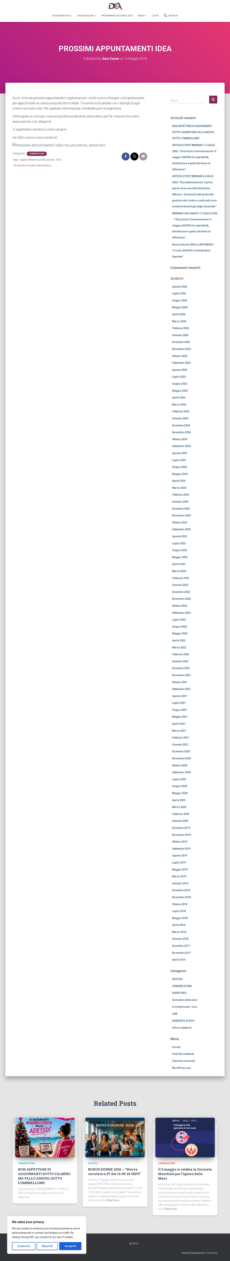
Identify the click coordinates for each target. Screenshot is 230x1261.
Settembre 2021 (181, 689)
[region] (46, 1235)
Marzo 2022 (179, 647)
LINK (175, 1013)
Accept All (70, 1246)
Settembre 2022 (181, 612)
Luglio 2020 (179, 779)
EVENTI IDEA (179, 992)
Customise (23, 1246)
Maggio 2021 (180, 716)
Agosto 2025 (179, 369)
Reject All (47, 1246)
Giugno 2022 (179, 626)
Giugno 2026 (179, 300)
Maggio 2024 (180, 474)
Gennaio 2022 (180, 661)
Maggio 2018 (180, 918)
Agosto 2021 (179, 696)
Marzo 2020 (179, 807)
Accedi (176, 1047)
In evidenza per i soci (184, 1006)
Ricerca (173, 15)
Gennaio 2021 (180, 744)
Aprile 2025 (178, 397)
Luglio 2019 (179, 862)
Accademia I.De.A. (62, 15)
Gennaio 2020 (180, 820)
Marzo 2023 (179, 571)
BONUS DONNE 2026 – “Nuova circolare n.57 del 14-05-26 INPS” (114, 1171)
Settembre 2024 (181, 446)
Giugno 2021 (179, 709)
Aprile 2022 (178, 640)
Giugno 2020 (179, 786)
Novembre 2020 (181, 758)
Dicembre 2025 (181, 342)
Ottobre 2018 (179, 904)
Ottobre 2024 (179, 439)
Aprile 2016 (178, 959)
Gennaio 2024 (180, 501)
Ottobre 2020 (179, 765)
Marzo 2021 (179, 730)
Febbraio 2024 (180, 494)
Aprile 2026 (178, 314)
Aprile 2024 (178, 480)
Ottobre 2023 (179, 522)
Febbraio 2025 (180, 411)
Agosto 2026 (179, 286)
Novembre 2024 (181, 432)
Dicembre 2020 (181, 751)
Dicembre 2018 (181, 890)
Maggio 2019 (180, 869)
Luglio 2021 (179, 702)
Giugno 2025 (179, 383)
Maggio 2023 (180, 557)
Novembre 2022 (181, 598)
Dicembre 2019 (181, 827)
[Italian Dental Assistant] (115, 6)
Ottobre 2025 (179, 356)
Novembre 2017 (181, 952)
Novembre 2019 (181, 834)
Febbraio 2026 (180, 328)
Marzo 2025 (179, 404)
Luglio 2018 (179, 911)
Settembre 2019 (181, 848)
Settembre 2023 (181, 529)
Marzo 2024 (179, 487)
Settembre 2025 (181, 362)
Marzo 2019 (179, 876)
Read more (113, 1200)
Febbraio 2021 (180, 737)
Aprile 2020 (178, 800)
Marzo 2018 (179, 932)
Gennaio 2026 (180, 335)
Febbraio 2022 (180, 654)
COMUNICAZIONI (36, 154)
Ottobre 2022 (179, 605)
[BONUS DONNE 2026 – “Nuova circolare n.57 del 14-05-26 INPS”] (115, 1137)
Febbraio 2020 (180, 814)
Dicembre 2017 (181, 945)
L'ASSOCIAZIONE (85, 15)
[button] (95, 15)
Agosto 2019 (179, 855)
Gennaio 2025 (180, 418)
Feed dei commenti (183, 1060)
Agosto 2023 (179, 536)
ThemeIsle (211, 1252)
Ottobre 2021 (179, 682)
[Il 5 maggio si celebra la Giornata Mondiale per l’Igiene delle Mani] (185, 1137)
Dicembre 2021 (181, 668)
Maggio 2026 (180, 307)
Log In (155, 15)
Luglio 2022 (179, 619)
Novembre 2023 (181, 515)
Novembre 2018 (181, 897)
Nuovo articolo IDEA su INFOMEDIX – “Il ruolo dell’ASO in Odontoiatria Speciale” (193, 250)
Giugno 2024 (179, 467)
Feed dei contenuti (183, 1053)
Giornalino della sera (184, 999)
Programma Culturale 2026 (117, 15)
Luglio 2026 (179, 293)
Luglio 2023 (179, 543)
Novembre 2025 (181, 349)
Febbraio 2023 (180, 578)
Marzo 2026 (179, 321)
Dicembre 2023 (181, 508)
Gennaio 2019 (180, 883)
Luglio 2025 (179, 376)
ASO (58, 159)
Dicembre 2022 (181, 591)
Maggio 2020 (180, 793)
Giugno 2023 (179, 550)
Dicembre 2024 (181, 425)
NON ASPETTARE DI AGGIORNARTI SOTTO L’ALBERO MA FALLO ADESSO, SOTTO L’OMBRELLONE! (193, 132)
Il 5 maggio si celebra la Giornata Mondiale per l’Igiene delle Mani (185, 1173)
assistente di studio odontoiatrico (32, 165)
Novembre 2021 (181, 675)
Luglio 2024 (179, 460)
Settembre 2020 (181, 772)
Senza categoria (182, 1027)
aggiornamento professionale (37, 159)
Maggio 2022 (180, 633)
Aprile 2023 (178, 564)
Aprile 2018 (178, 924)
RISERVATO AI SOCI (183, 1020)
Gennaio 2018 (180, 938)
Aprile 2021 (178, 723)
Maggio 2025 (180, 390)
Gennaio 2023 (180, 584)
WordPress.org (181, 1067)
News (141, 15)
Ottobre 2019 (179, 841)
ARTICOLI (177, 979)
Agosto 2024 (179, 453)
